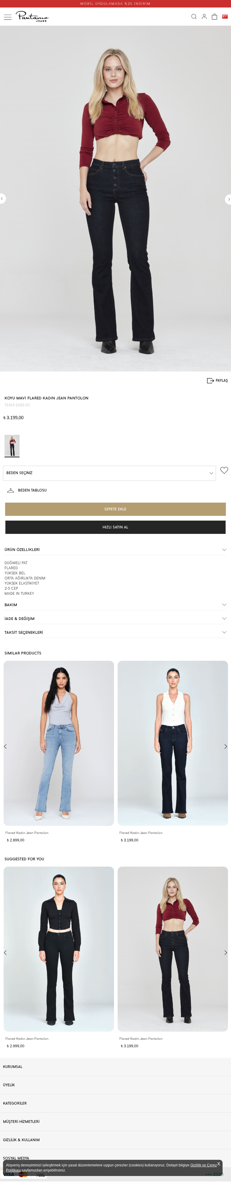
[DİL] (225, 17)
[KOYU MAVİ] (12, 446)
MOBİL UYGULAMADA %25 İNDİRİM (115, 4)
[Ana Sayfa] (34, 17)
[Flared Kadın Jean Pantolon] (59, 743)
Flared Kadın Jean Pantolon (26, 833)
